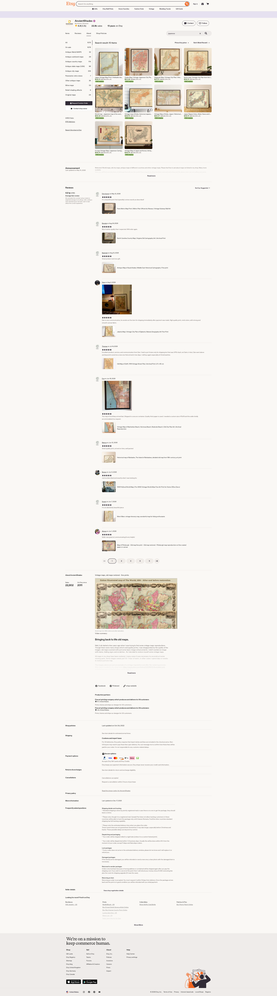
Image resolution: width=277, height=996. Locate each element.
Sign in (195, 4)
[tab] (78, 42)
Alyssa (104, 531)
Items (67, 33)
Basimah (105, 253)
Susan (104, 501)
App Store (73, 982)
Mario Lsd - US (107, 915)
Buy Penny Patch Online (185, 904)
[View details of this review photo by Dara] (117, 299)
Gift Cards (179, 9)
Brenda (104, 223)
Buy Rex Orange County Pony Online (114, 910)
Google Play (90, 982)
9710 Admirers (70, 122)
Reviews (78, 33)
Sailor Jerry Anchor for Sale (111, 918)
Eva (103, 378)
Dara (103, 282)
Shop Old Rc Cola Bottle (147, 904)
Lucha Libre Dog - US (109, 913)
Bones (104, 472)
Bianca (104, 442)
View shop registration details (114, 890)
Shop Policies (101, 33)
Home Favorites (123, 9)
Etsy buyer (105, 194)
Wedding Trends (165, 9)
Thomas (104, 346)
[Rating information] (76, 26)
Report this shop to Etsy (73, 130)
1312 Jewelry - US (71, 904)
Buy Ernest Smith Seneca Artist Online (115, 907)
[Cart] (207, 3)
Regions (208, 992)
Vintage (151, 9)
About (88, 33)
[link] (104, 561)
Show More (138, 925)
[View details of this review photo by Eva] (117, 396)
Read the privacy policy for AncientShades (116, 791)
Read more (151, 176)
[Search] (187, 3)
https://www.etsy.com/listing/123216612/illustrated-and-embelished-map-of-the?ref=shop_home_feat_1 (130, 668)
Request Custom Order (80, 103)
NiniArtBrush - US (108, 904)
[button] (189, 23)
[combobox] (130, 3)
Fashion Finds (139, 9)
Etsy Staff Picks (108, 9)
